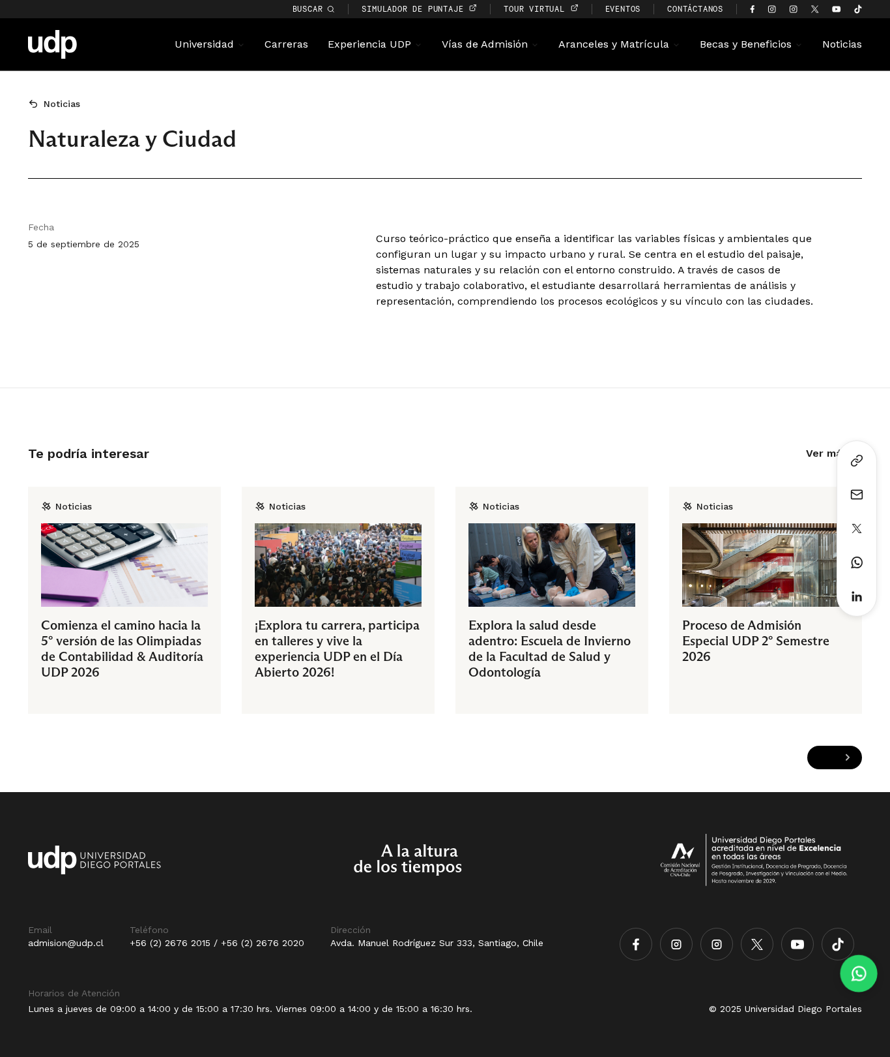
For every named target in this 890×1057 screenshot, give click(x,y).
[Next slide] (847, 758)
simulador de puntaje (415, 9)
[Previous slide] (822, 758)
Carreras (286, 44)
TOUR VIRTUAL (536, 9)
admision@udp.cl (66, 943)
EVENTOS (623, 9)
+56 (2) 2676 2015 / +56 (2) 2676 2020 (217, 943)
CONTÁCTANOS (695, 9)
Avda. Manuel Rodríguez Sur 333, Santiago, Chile (436, 943)
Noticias (842, 44)
